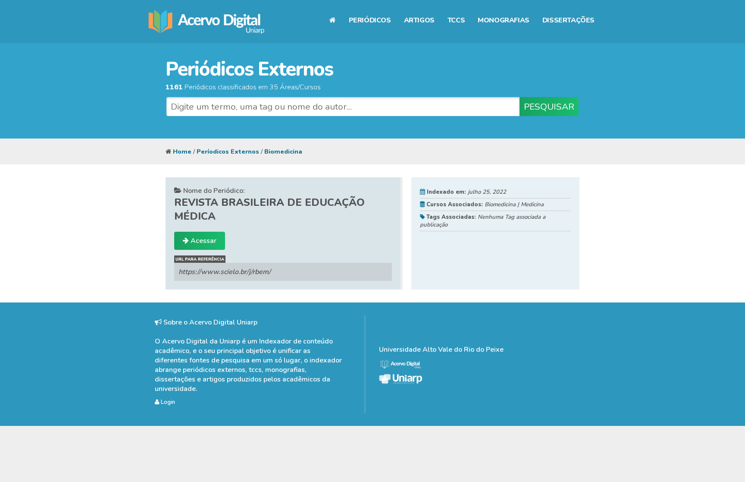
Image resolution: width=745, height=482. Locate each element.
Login (167, 402)
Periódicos (370, 20)
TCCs (456, 20)
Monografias (503, 20)
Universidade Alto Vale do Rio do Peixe (441, 349)
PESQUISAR (549, 107)
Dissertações (568, 20)
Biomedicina (283, 151)
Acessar (202, 241)
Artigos (419, 20)
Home (182, 151)
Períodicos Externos (228, 151)
